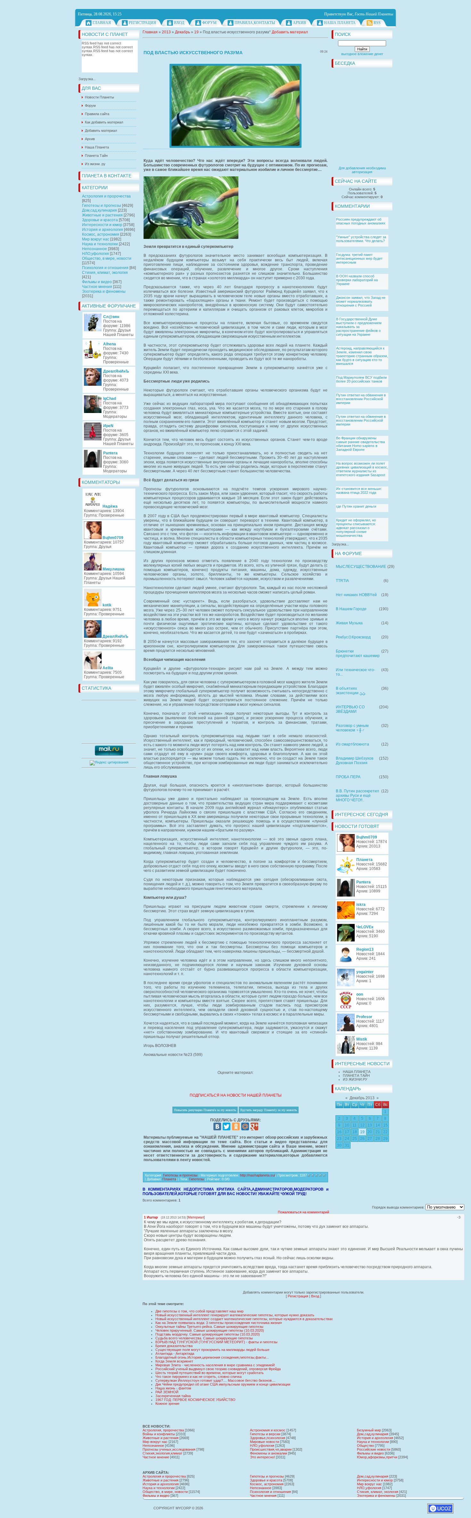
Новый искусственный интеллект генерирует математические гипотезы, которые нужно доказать (234, 1315)
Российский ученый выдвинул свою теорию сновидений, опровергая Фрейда (218, 1369)
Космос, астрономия (100, 234)
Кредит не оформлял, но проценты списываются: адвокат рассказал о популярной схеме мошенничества (356, 527)
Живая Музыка (349, 623)
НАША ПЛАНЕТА (356, 1072)
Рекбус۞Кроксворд (353, 637)
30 (339, 1145)
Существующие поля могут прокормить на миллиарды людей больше (212, 1350)
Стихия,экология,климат (162, 1453)
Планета (169, 1179)
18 (354, 1132)
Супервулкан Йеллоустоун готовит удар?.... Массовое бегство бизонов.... (215, 1380)
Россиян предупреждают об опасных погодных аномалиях (360, 221)
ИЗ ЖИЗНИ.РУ (355, 1079)
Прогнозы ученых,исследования (169, 1449)
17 (347, 1132)
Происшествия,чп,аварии (271, 1449)
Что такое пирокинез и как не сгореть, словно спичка (198, 1377)
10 (347, 1125)
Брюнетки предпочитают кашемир (358, 653)
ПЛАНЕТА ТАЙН (356, 1075)
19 (362, 1132)
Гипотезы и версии (265, 1434)
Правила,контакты (255, 23)
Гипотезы (196, 1179)
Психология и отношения (105, 268)
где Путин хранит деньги (356, 506)
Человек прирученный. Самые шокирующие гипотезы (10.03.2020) (209, 1330)
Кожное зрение (167, 1403)
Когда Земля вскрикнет (174, 1361)
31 (347, 1145)
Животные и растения (102, 215)
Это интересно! (262, 1457)
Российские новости (373, 1449)
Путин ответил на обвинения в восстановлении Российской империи (361, 399)
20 (370, 1132)
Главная (102, 23)
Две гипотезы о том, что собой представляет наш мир (199, 1311)
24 (347, 1138)
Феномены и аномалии (268, 1453)
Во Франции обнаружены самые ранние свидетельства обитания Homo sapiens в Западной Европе (360, 443)
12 (362, 1125)
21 (378, 1132)
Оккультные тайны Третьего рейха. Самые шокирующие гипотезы (209, 1326)
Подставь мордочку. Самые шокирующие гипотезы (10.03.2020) (207, 1334)
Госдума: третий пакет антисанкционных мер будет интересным (359, 258)
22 (385, 1132)
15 (385, 1125)
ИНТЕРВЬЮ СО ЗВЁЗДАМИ (350, 709)
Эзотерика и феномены (104, 291)
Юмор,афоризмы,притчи (377, 1457)
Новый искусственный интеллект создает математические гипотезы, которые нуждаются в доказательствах (244, 1319)
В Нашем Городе (351, 609)
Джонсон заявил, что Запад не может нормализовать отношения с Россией (360, 301)
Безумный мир (369, 1430)
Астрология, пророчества (163, 1430)
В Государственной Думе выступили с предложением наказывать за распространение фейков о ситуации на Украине (359, 326)
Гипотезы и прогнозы (101, 205)
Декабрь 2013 (362, 1098)
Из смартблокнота (352, 744)
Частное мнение (156, 1457)
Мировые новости (264, 1442)
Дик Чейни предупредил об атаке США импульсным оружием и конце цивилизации (222, 1384)
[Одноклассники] (236, 1126)
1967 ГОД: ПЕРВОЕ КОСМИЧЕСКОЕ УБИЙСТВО (195, 1400)
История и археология (102, 229)
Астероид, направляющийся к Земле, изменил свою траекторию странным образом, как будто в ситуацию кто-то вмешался (362, 356)
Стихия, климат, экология (105, 272)
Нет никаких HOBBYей (356, 595)
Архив (299, 23)
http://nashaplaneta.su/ (257, 1175)
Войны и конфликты (159, 1434)
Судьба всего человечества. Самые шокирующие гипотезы (204, 1338)
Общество (365, 1445)
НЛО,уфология (95, 253)
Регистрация (142, 23)
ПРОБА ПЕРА (348, 777)
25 (354, 1138)
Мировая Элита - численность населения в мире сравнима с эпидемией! (215, 1365)
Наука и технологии (100, 244)
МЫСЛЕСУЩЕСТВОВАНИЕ (361, 566)
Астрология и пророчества (106, 196)
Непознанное (94, 249)
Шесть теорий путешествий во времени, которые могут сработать (209, 1373)
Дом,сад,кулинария (99, 210)
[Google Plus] (254, 1126)
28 (378, 1138)
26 (362, 1138)
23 (339, 1138)
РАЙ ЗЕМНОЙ (166, 1392)
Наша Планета (340, 23)
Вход (179, 23)
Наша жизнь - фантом (173, 1388)
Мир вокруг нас (95, 239)
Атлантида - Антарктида (174, 1353)
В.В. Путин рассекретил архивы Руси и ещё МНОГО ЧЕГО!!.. (357, 795)
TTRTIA (342, 580)
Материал (196, 1217)
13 (370, 1125)
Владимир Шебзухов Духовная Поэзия (354, 760)
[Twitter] (226, 1126)
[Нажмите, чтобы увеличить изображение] (235, 106)
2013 (166, 32)
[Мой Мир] (245, 1126)
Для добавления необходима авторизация (362, 170)
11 (354, 1125)
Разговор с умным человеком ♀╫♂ (352, 727)
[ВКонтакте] (217, 1126)
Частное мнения (97, 286)
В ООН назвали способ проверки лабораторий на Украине (357, 280)
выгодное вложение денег (362, 54)
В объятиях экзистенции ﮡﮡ (350, 690)
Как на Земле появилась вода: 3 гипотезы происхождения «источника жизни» (218, 1323)
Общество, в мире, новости (106, 258)
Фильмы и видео (97, 282)
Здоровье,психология (267, 1438)
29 (385, 1138)
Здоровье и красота (100, 220)
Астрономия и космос (267, 1430)
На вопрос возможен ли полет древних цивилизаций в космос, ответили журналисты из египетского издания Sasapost (362, 469)
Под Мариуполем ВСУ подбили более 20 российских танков (361, 379)
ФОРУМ (209, 23)
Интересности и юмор (102, 225)
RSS (377, 23)
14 (378, 1125)
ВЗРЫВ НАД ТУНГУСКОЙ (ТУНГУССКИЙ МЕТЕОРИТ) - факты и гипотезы (216, 1342)
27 (370, 1138)
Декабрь (182, 32)
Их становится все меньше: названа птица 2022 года (359, 490)
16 (339, 1132)
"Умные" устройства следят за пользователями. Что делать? (361, 239)
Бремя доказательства (174, 1346)
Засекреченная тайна (173, 1396)
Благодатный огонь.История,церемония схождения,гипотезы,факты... (212, 1357)
